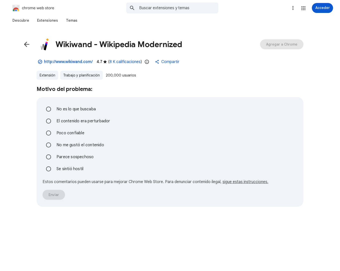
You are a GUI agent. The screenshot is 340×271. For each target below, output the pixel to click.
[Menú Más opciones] (293, 8)
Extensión (47, 75)
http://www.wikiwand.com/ (68, 61)
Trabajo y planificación (81, 75)
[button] (303, 8)
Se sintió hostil (70, 168)
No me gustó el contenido (80, 144)
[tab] (20, 20)
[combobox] (178, 8)
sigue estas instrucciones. (245, 181)
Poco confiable (70, 133)
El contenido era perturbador (83, 121)
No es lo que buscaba (76, 109)
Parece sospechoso (75, 156)
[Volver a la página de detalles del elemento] (27, 44)
